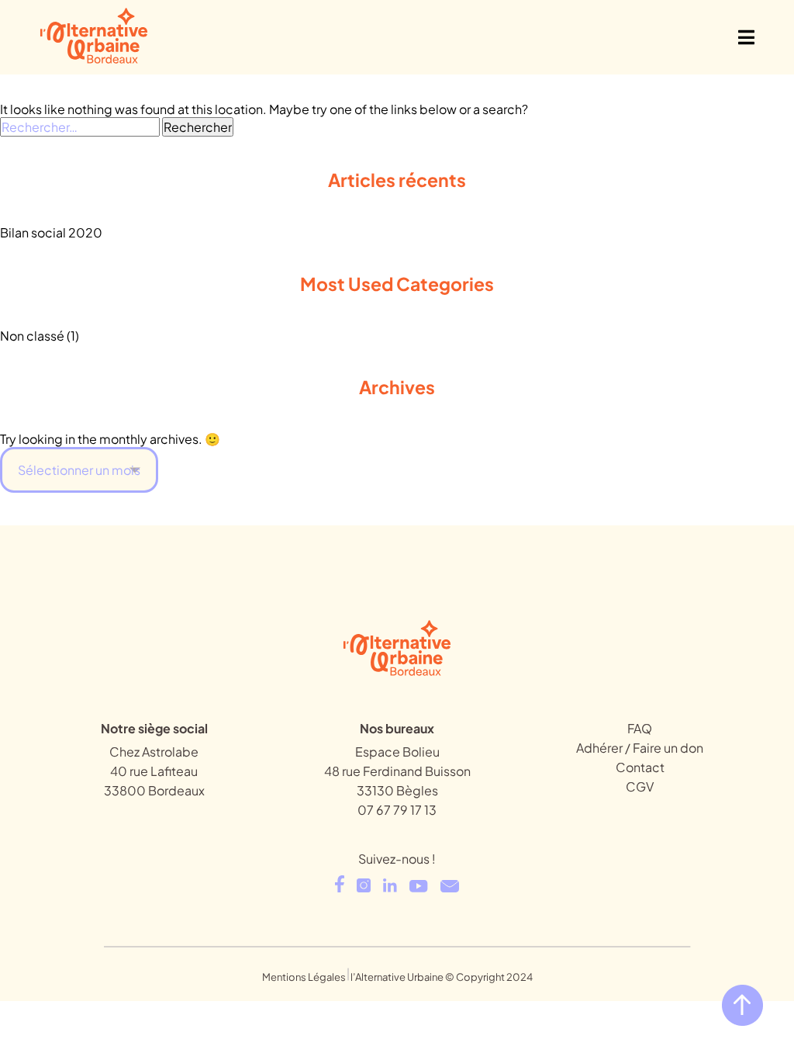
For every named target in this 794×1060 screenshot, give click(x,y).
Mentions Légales (304, 977)
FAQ (639, 728)
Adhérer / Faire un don (639, 748)
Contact (640, 767)
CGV (640, 786)
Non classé (32, 335)
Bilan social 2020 (51, 232)
